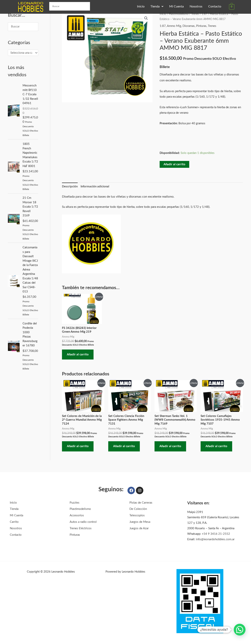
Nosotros (196, 6)
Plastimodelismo (178, 14)
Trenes (195, 14)
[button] (156, 6)
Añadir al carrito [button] (78, 354)
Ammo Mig (174, 26)
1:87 (204, 14)
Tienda (155, 6)
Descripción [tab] (70, 186)
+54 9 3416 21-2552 (216, 533)
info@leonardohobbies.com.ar (215, 539)
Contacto (214, 6)
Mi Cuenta (176, 6)
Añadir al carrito (174, 164)
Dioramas (189, 26)
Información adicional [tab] (95, 186)
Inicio (141, 6)
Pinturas (201, 26)
